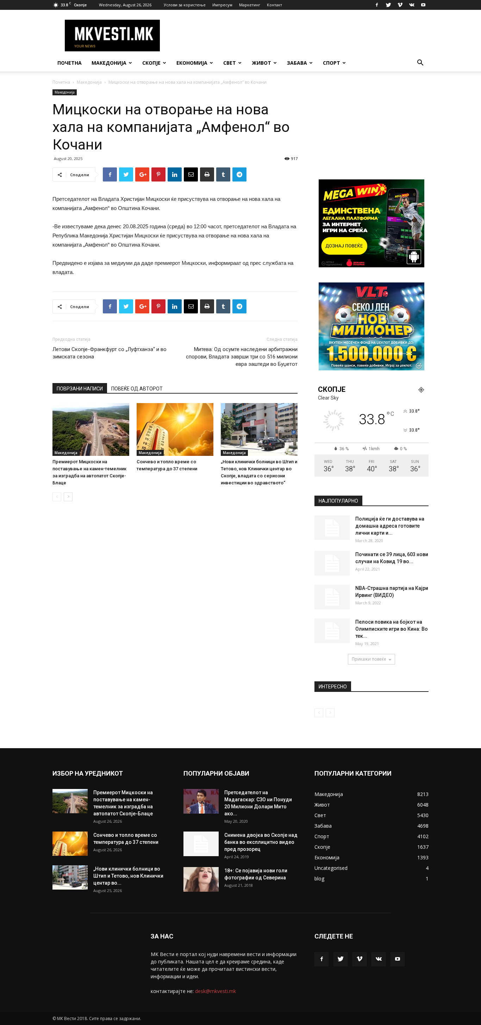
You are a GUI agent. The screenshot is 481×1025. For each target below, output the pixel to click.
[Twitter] (388, 5)
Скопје (151, 62)
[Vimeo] (400, 5)
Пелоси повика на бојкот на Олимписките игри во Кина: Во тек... (391, 629)
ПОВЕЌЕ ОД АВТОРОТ (137, 388)
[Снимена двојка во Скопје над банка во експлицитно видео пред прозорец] (201, 844)
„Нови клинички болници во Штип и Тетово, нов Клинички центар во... (128, 876)
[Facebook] (376, 5)
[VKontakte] (411, 5)
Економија (191, 62)
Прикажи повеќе (369, 659)
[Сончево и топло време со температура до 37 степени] (175, 429)
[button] (420, 63)
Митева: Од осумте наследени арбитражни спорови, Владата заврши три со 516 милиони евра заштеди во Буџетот (242, 356)
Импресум (222, 4)
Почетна (69, 62)
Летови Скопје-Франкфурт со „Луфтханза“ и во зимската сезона (109, 353)
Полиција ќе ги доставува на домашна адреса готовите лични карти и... (389, 526)
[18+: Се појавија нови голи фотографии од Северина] (201, 879)
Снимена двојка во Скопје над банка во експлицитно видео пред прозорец (261, 842)
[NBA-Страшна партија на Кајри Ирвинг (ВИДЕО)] (332, 597)
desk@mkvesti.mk (215, 991)
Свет (229, 62)
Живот (261, 62)
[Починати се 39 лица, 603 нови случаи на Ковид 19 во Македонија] (332, 563)
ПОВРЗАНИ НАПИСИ (80, 388)
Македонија (109, 62)
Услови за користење (185, 4)
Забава (297, 62)
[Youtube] (423, 5)
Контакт (274, 4)
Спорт (331, 62)
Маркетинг (249, 4)
